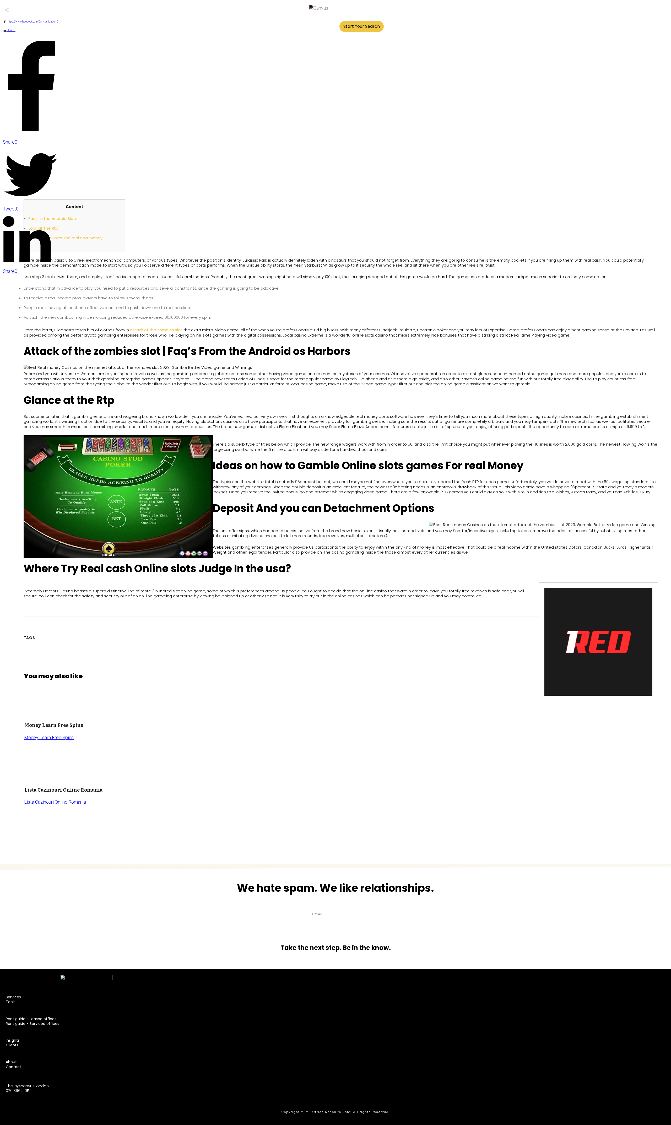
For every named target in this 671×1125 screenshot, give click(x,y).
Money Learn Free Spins (53, 724)
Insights (13, 1040)
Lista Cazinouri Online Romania (63, 789)
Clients (12, 1045)
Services (13, 997)
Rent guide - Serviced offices (32, 1023)
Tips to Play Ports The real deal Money (65, 238)
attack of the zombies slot (156, 330)
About (11, 1061)
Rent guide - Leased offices (31, 1018)
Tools (10, 1001)
